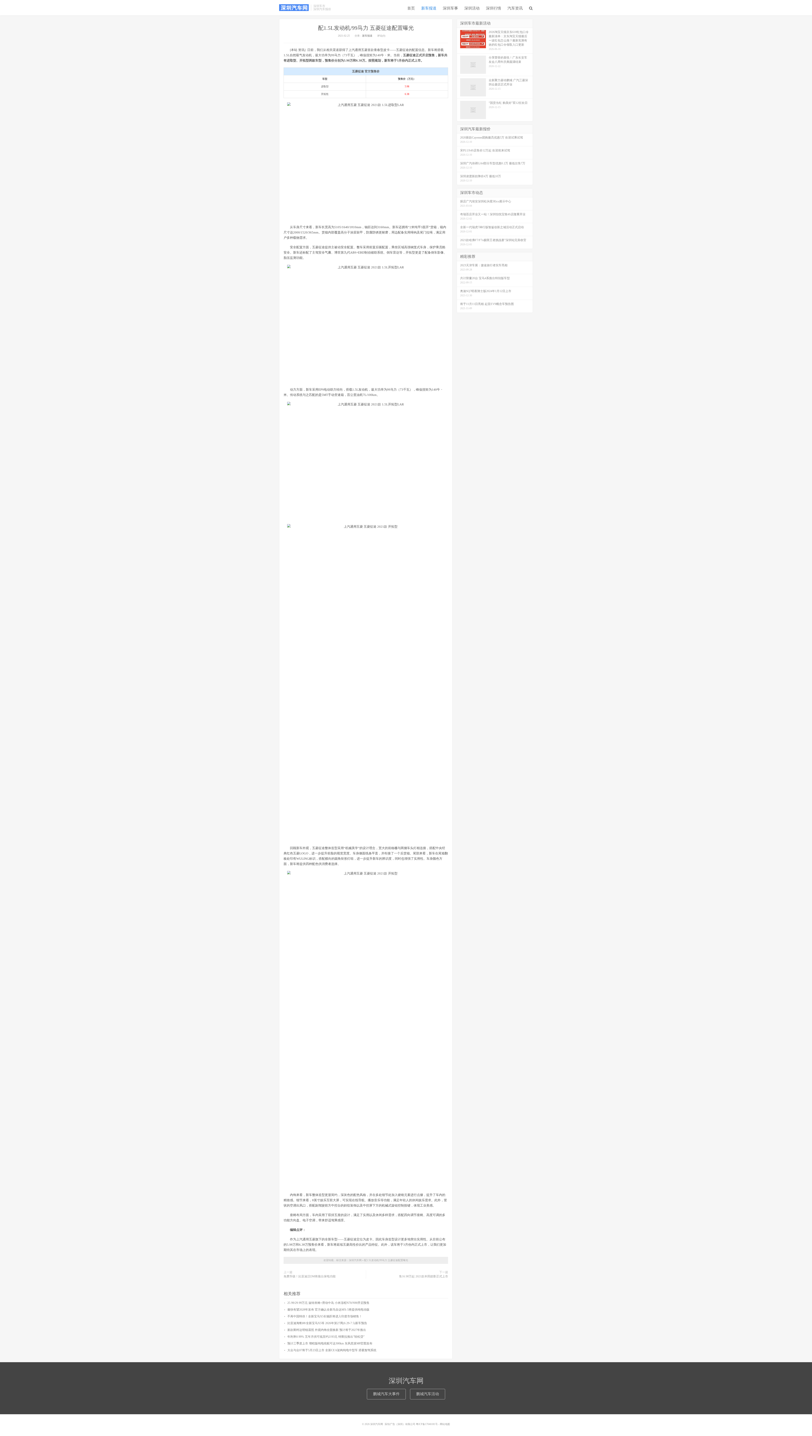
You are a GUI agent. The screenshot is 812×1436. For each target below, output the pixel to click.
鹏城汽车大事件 (386, 1394)
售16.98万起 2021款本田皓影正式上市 (423, 1276)
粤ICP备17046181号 (427, 1424)
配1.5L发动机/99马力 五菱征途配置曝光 (366, 28)
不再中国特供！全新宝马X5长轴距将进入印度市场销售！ (324, 1316)
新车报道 (428, 8)
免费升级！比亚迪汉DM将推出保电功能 (310, 1276)
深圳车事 (450, 8)
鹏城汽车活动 (427, 1394)
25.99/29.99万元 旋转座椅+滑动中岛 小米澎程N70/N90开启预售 (328, 1302)
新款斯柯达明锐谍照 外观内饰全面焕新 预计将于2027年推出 (326, 1330)
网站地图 (445, 1424)
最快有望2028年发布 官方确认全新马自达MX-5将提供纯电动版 (328, 1309)
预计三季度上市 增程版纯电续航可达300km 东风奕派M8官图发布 (329, 1343)
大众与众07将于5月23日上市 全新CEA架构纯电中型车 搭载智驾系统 (331, 1350)
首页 (411, 8)
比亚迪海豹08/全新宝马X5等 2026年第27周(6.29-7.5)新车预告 (327, 1323)
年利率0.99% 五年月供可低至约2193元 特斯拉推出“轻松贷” (326, 1336)
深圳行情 (493, 8)
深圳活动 (472, 8)
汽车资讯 (515, 8)
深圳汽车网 (294, 7)
